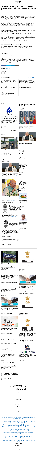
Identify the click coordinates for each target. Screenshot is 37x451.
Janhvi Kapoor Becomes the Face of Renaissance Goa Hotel (23, 155)
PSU (18, 409)
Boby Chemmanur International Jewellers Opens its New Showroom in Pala (27, 87)
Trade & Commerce (18, 402)
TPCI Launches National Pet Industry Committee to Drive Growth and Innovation (8, 355)
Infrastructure (4, 201)
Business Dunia (18, 1)
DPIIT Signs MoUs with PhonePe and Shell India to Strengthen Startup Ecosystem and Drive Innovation (9, 309)
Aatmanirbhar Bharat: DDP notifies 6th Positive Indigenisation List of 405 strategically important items (9, 329)
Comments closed (22, 109)
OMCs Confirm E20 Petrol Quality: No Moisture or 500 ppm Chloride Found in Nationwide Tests (9, 151)
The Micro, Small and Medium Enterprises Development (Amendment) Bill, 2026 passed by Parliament (27, 312)
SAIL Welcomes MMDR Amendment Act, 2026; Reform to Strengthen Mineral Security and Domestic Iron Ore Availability (9, 122)
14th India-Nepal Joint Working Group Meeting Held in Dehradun (27, 105)
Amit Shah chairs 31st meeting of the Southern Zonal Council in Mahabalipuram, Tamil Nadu (9, 198)
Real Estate (18, 408)
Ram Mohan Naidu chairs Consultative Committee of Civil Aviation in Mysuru (18, 430)
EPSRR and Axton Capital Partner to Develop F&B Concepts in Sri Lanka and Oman (9, 81)
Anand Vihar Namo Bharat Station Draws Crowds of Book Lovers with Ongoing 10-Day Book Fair (10, 240)
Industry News (18, 394)
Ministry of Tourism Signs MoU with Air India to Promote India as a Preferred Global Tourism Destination (23, 203)
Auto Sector (18, 406)
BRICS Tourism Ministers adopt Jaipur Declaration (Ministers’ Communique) (26, 125)
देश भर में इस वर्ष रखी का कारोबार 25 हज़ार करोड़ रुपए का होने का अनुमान (8, 347)
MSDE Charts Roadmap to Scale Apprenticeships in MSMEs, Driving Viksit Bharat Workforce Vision (27, 355)
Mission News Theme (15, 449)
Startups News (18, 395)
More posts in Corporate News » (32, 77)
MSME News (18, 397)
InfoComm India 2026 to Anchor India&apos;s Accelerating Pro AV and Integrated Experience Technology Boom (27, 81)
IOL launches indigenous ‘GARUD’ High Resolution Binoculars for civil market (9, 131)
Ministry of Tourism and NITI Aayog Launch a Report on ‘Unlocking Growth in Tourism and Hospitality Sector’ (23, 225)
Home (19, 392)
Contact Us (18, 411)
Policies (16, 175)
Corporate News (7, 68)
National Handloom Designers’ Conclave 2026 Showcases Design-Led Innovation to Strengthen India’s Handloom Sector (9, 374)
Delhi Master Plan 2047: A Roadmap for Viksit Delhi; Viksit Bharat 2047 (27, 142)
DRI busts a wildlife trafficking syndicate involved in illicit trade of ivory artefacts (10, 214)
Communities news (11, 175)
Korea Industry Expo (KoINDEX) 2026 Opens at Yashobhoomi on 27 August (8, 87)
